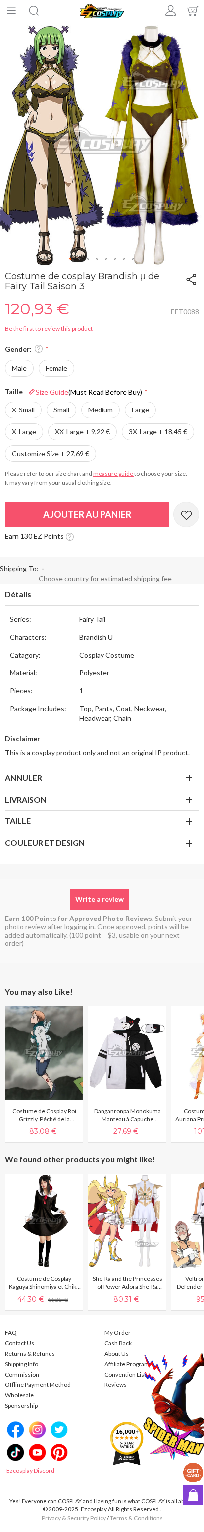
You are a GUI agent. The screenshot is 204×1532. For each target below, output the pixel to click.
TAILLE (18, 820)
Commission (22, 1374)
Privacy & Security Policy (74, 1518)
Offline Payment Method (38, 1384)
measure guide (113, 473)
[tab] (102, 595)
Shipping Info (21, 1364)
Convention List (125, 1374)
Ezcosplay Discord (30, 1470)
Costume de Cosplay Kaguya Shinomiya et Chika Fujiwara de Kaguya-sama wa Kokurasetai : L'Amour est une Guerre (44, 1283)
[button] (70, 259)
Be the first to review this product (49, 328)
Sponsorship (21, 1405)
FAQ (11, 1332)
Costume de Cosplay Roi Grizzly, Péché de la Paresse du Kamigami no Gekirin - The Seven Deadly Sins (44, 1115)
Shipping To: (19, 568)
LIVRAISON (26, 799)
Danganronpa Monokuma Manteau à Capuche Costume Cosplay (127, 1115)
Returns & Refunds (30, 1353)
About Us (116, 1353)
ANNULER (23, 777)
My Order (117, 1332)
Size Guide (89, 392)
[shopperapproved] (126, 1442)
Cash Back (118, 1343)
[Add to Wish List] (186, 514)
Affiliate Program (127, 1364)
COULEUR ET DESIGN (45, 842)
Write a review (99, 899)
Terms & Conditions (136, 1518)
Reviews (115, 1384)
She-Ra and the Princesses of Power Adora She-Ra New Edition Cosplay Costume (127, 1283)
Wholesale (19, 1395)
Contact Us (19, 1343)
